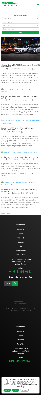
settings (21, 386)
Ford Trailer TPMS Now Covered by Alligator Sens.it (20, 157)
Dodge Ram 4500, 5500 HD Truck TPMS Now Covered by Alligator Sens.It (17, 129)
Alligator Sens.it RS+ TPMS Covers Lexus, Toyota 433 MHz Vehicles (20, 66)
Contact (20, 242)
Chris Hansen (14, 68)
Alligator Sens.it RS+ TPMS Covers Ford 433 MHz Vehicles (19, 97)
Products (20, 229)
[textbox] (20, 18)
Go (20, 32)
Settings (24, 390)
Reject (15, 390)
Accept (7, 390)
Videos (20, 234)
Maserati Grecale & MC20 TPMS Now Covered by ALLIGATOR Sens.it (19, 190)
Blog (20, 246)
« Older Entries (6, 214)
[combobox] (20, 18)
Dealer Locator (20, 250)
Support (20, 238)
